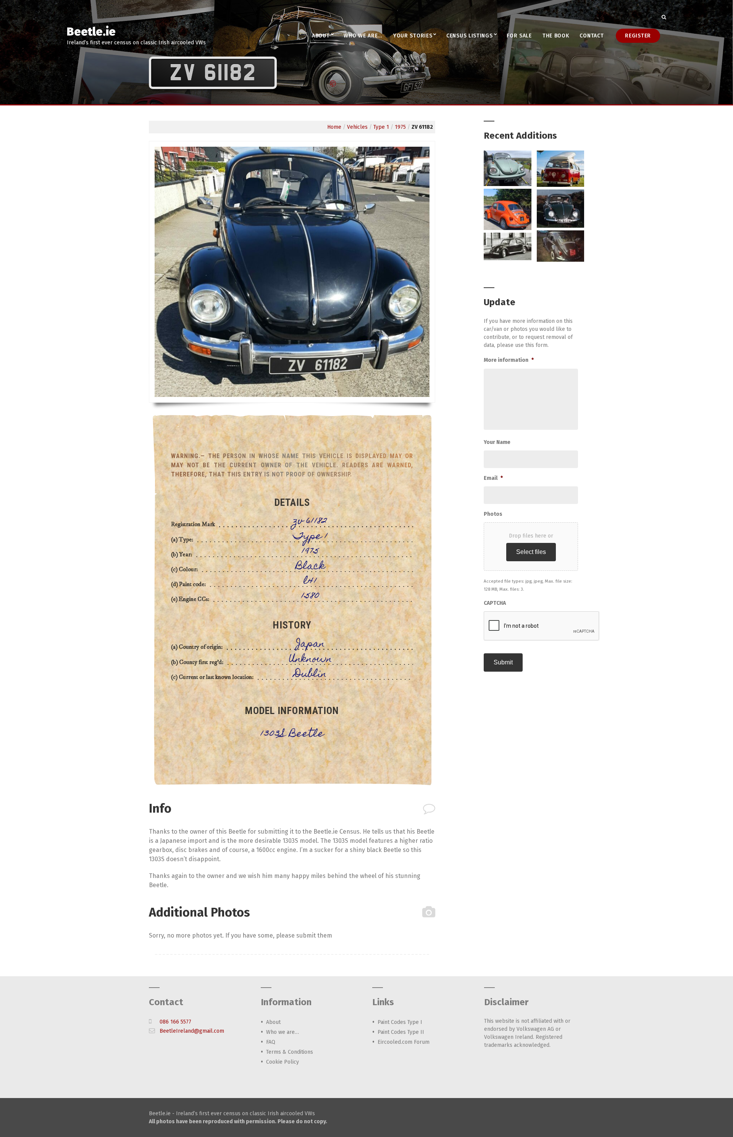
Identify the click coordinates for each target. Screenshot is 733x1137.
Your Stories (412, 35)
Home (334, 127)
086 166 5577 (175, 1022)
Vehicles (357, 127)
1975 (400, 127)
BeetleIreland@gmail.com (192, 1031)
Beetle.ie (91, 32)
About (321, 35)
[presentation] (542, 626)
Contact (592, 35)
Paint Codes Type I (400, 1022)
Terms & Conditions (289, 1052)
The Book (555, 35)
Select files (531, 552)
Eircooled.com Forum (403, 1042)
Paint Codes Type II (401, 1032)
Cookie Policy (282, 1062)
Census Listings (469, 35)
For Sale (519, 35)
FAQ (270, 1042)
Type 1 (381, 127)
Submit (503, 662)
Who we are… (363, 35)
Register (638, 35)
